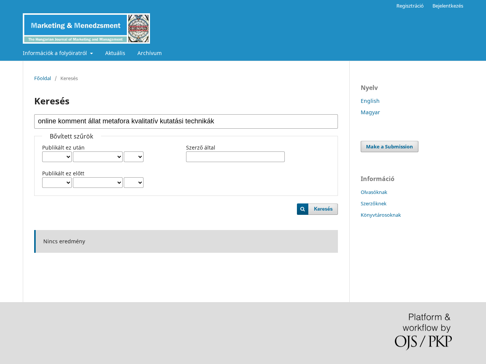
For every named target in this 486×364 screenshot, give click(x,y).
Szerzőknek (374, 203)
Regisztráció (410, 5)
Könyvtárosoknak (381, 214)
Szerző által (200, 147)
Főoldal (42, 78)
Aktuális (115, 53)
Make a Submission (389, 146)
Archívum (149, 53)
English (370, 100)
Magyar (370, 112)
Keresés (323, 209)
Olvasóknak (374, 192)
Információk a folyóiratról (55, 53)
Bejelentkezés (447, 5)
